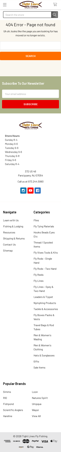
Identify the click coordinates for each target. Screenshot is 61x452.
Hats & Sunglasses (44, 355)
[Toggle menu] (4, 4)
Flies (36, 220)
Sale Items (39, 367)
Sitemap (8, 250)
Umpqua (36, 403)
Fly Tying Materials (44, 226)
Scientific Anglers (13, 410)
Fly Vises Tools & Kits (46, 252)
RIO (5, 397)
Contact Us (9, 244)
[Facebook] (38, 191)
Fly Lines (39, 280)
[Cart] (56, 4)
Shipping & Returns (14, 238)
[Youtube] (30, 191)
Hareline (7, 416)
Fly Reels (39, 274)
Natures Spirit (40, 397)
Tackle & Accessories (46, 309)
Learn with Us (11, 220)
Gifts (36, 361)
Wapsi (35, 410)
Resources (9, 232)
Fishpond (8, 403)
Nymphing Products (45, 302)
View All (36, 416)
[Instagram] (23, 191)
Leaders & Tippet (43, 296)
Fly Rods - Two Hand (45, 268)
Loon (35, 391)
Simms (7, 391)
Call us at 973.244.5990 (31, 181)
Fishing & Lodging (13, 226)
